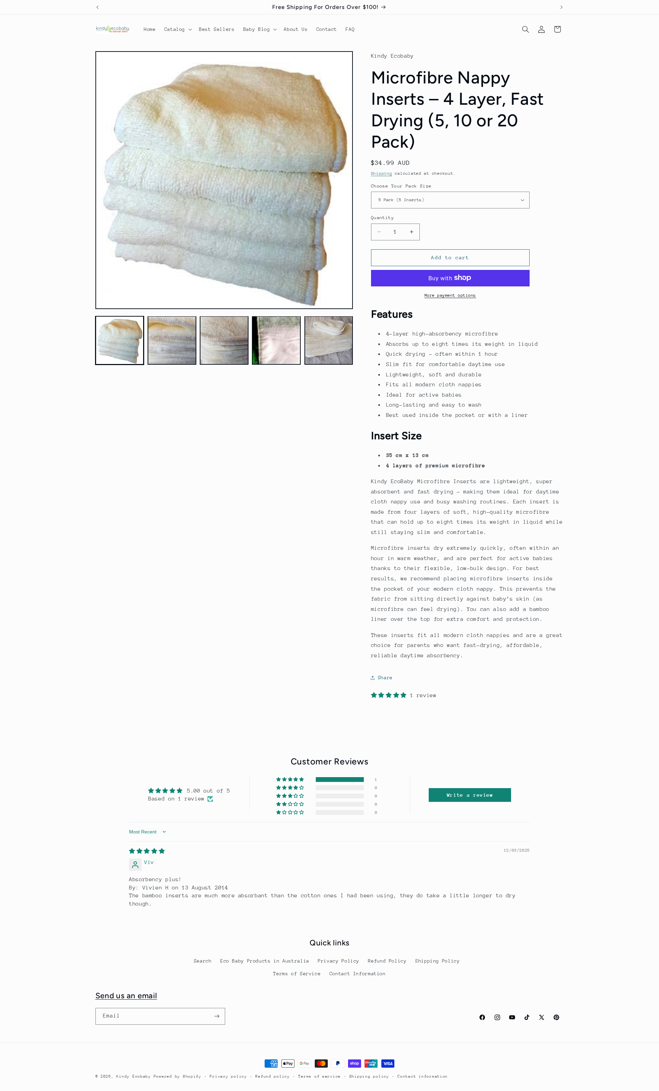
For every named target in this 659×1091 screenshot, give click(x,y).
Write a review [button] (470, 795)
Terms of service (319, 1076)
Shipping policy (369, 1076)
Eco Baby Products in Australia (264, 961)
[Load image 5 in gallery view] (328, 340)
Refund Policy (387, 961)
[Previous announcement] (97, 7)
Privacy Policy (338, 961)
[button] (177, 29)
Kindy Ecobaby (133, 1076)
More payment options (450, 295)
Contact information (422, 1076)
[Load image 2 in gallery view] (172, 340)
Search (203, 961)
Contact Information (358, 973)
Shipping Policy (437, 961)
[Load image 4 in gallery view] (276, 340)
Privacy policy (228, 1076)
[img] (147, 851)
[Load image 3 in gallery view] (224, 340)
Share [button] (385, 677)
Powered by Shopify (177, 1076)
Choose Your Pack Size (401, 185)
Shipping (381, 173)
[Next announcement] (561, 7)
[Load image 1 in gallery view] (119, 340)
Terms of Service (297, 973)
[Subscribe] (216, 1016)
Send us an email (126, 995)
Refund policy (272, 1076)
